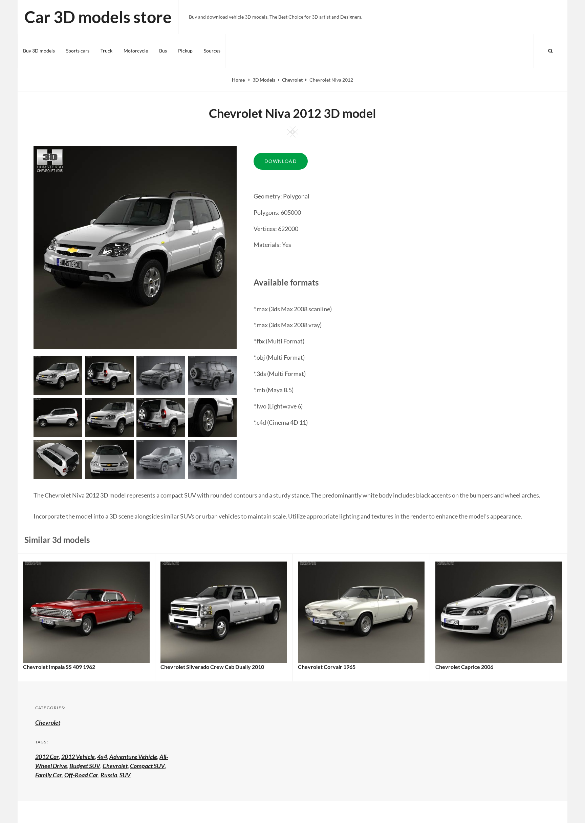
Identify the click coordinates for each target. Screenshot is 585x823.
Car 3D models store (98, 16)
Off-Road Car (81, 775)
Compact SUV (147, 765)
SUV (125, 775)
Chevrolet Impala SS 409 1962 (59, 666)
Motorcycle (136, 51)
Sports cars (77, 51)
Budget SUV (84, 765)
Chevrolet (292, 80)
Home (239, 80)
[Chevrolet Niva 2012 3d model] (109, 374)
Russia (109, 775)
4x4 (102, 756)
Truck (106, 51)
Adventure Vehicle (133, 756)
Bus (163, 51)
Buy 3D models (39, 51)
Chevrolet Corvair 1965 (326, 666)
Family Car (48, 775)
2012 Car (47, 756)
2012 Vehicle (78, 756)
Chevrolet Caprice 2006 (464, 666)
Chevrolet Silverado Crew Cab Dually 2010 (212, 666)
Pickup (185, 51)
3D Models (264, 80)
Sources (212, 51)
